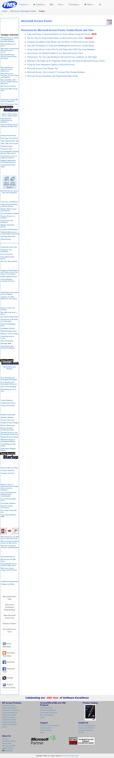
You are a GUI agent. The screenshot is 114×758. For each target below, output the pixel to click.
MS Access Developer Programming (9, 607)
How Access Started (8, 86)
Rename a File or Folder (9, 333)
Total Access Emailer (9, 715)
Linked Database (7, 400)
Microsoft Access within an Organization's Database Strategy (9, 39)
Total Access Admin (8, 705)
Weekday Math (6, 343)
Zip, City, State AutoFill (9, 261)
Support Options (46, 728)
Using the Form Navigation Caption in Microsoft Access (51, 64)
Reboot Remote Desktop (9, 437)
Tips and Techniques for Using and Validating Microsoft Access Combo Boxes (60, 46)
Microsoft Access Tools (9, 630)
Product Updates (46, 730)
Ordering (39, 4)
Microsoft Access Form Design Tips (42, 68)
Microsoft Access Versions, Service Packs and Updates (10, 75)
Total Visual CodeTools (48, 710)
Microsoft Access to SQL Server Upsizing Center (10, 537)
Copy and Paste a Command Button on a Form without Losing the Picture (58, 34)
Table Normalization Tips (10, 141)
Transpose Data (6, 149)
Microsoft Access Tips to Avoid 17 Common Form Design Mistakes (56, 72)
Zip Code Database (47, 715)
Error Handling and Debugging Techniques (9, 378)
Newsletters (8, 750)
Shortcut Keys (6, 239)
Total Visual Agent (46, 708)
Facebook (10, 662)
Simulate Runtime (7, 417)
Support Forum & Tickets (9, 686)
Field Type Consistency (9, 138)
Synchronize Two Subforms (7, 221)
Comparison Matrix (8, 584)
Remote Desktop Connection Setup (7, 429)
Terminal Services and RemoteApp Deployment (9, 433)
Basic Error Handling (8, 386)
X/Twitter (9, 678)
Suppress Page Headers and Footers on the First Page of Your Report (10, 272)
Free (60, 4)
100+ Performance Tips (9, 104)
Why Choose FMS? (8, 746)
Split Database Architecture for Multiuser (6, 120)
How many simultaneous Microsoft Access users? (10, 50)
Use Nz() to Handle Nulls (9, 317)
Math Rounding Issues (9, 331)
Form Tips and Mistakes (9, 202)
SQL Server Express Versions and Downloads (10, 546)
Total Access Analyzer (9, 708)
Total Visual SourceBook (48, 712)
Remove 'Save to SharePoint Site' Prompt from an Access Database (9, 487)
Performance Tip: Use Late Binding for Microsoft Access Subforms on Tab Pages (62, 57)
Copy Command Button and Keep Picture (9, 205)
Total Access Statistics (9, 724)
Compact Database (8, 470)
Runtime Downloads (8, 414)
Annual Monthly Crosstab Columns (7, 280)
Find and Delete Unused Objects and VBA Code (9, 125)
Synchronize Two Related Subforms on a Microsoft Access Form (55, 53)
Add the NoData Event (9, 276)
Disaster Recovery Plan (9, 468)
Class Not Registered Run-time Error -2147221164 (8, 494)
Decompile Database (8, 503)
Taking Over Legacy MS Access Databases (9, 100)
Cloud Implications (7, 556)
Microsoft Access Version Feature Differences (7, 69)
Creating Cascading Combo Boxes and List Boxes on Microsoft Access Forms (61, 42)
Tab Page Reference (8, 236)
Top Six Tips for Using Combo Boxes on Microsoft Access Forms (55, 38)
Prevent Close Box (7, 420)
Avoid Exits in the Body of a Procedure (9, 320)
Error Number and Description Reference (9, 383)
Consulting (73, 4)
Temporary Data (6, 146)
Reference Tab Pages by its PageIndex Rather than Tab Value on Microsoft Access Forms (66, 61)
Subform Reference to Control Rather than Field (10, 233)
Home (4, 11)
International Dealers (85, 730)
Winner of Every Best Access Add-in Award (9, 115)
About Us (5, 738)
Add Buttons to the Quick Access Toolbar (10, 293)
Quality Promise (7, 748)
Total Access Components (11, 710)
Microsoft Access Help (9, 598)
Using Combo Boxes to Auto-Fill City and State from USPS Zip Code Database (61, 49)
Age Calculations (7, 341)
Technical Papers (9, 624)
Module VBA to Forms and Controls (8, 210)
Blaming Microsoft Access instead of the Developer (9, 56)
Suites (4, 727)
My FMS (81, 732)
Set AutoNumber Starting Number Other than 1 (10, 152)
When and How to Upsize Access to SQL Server (10, 542)
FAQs (42, 732)
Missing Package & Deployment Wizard (8, 440)
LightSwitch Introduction (9, 581)
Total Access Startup (9, 722)
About (90, 4)
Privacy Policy (65, 756)
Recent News (6, 743)
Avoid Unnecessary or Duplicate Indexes (9, 157)
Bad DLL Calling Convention (6, 506)
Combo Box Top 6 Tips (9, 247)
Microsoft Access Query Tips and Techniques (9, 191)
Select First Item (7, 254)
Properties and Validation (6, 250)
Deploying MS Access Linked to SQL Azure (9, 564)
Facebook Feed (9, 670)
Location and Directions (86, 728)
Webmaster (74, 756)
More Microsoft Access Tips (9, 616)
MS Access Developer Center (23, 11)
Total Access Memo (8, 717)
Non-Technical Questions (86, 725)
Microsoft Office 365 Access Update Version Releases (9, 81)
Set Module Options (8, 328)
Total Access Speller (9, 719)
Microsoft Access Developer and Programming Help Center (52, 76)
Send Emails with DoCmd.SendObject (8, 347)
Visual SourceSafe (7, 405)
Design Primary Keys (8, 135)
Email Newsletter (7, 645)
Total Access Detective (10, 712)
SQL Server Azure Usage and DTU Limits (9, 569)
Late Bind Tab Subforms (9, 229)
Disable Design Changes (10, 423)
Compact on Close (7, 473)
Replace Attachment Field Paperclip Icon (8, 161)
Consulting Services (9, 741)
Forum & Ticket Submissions (50, 725)
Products (23, 4)
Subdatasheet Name (8, 403)
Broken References (8, 425)
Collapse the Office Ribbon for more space (9, 297)
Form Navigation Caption (10, 213)
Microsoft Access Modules (9, 368)
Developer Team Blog (9, 654)
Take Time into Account (9, 143)
